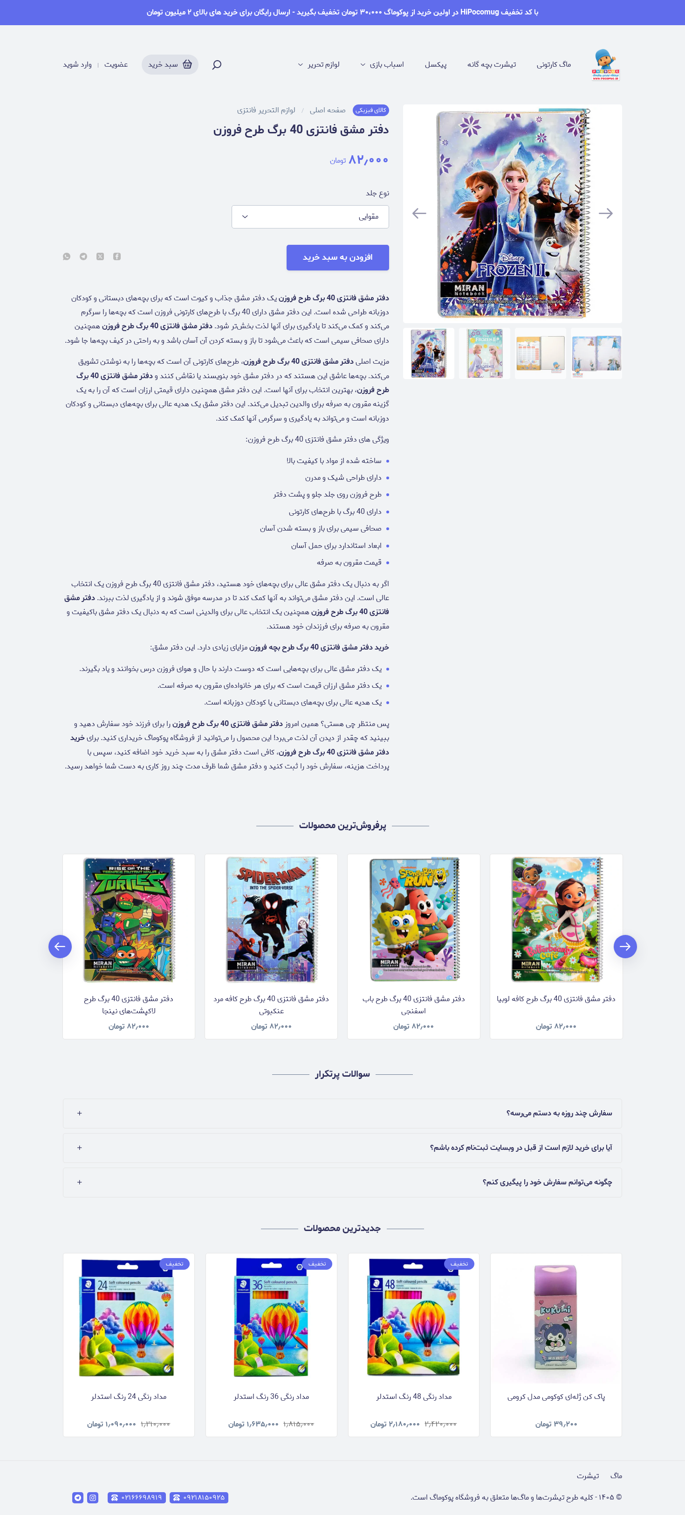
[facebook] (117, 257)
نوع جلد (377, 193)
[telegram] (83, 257)
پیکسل (435, 65)
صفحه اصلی (328, 110)
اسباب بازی (387, 65)
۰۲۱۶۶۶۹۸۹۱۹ (141, 1497)
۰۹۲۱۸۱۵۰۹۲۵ (204, 1497)
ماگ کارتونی (554, 65)
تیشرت (588, 1476)
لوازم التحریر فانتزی (266, 110)
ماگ (616, 1476)
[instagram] (92, 1497)
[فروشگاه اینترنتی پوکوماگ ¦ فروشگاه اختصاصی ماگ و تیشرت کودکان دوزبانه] (605, 64)
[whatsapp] (66, 257)
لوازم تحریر (324, 65)
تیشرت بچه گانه (491, 65)
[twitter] (100, 257)
